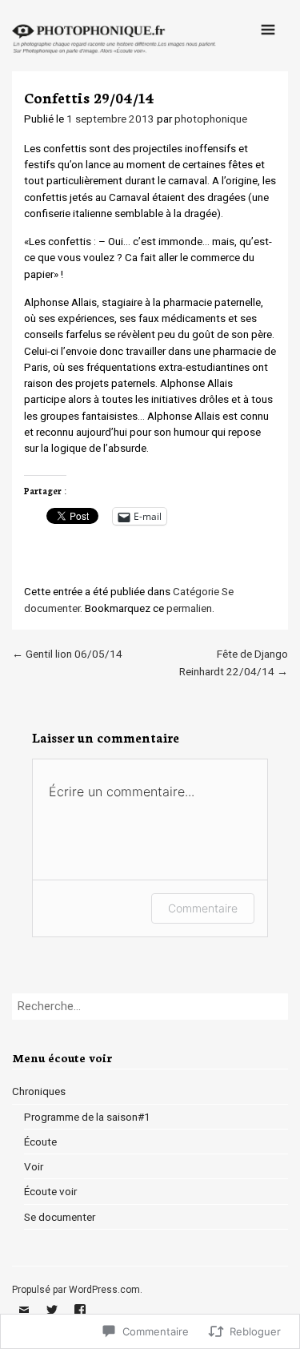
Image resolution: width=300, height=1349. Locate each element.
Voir (33, 1166)
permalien (189, 608)
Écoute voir (50, 1191)
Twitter (52, 1322)
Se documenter (59, 1216)
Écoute (40, 1141)
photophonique (210, 118)
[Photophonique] (115, 53)
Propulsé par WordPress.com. (77, 1289)
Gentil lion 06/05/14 (67, 653)
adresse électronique (24, 1322)
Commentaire (203, 908)
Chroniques (39, 1091)
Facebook (80, 1322)
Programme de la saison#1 (87, 1116)
